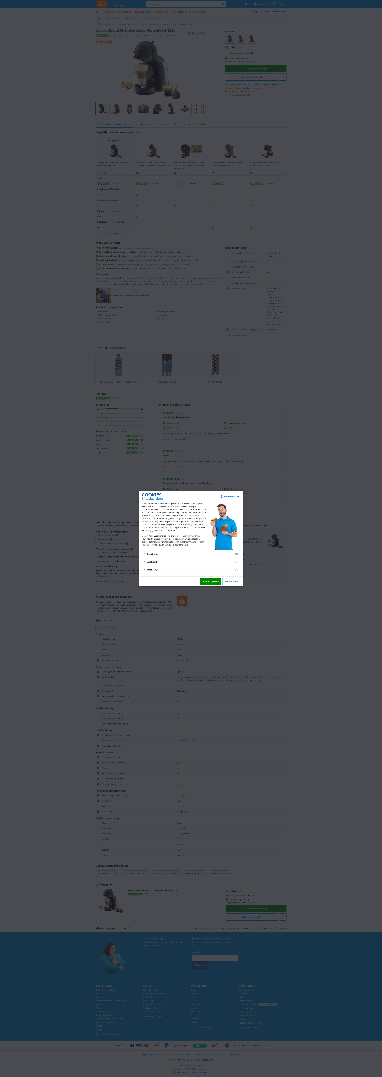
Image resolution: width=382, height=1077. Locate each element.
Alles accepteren (210, 581)
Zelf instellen (231, 581)
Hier (143, 544)
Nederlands (229, 496)
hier (160, 535)
